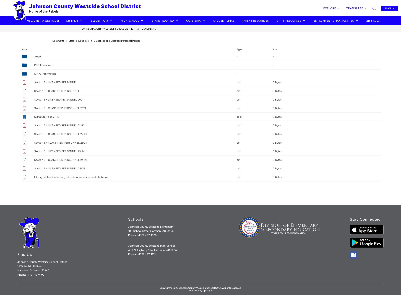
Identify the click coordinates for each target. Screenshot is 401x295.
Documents (149, 28)
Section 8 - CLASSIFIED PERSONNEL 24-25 (60, 159)
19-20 (37, 56)
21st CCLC (373, 20)
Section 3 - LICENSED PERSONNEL (55, 82)
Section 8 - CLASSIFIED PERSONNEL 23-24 (60, 142)
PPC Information (44, 65)
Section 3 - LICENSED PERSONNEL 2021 (58, 99)
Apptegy (207, 290)
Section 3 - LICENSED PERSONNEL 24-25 (59, 168)
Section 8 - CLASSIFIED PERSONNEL (57, 91)
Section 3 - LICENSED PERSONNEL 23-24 (59, 151)
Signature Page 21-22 (46, 116)
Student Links (223, 20)
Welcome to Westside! (42, 20)
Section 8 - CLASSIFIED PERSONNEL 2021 (60, 108)
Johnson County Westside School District (108, 28)
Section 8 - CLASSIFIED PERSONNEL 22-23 (60, 134)
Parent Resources (255, 20)
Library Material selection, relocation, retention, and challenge (71, 177)
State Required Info (79, 40)
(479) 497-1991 (36, 274)
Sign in (390, 8)
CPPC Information (45, 73)
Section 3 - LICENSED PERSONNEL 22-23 (59, 125)
